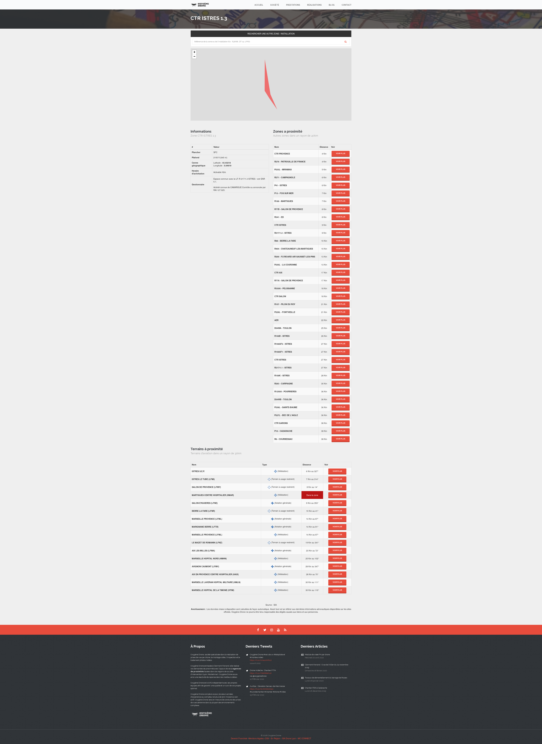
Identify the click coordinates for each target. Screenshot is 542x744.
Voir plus (340, 153)
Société (274, 5)
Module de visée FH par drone (317, 654)
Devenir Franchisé (239, 738)
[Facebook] (258, 630)
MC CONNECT (304, 738)
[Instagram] (271, 630)
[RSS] (285, 630)
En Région (275, 738)
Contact (346, 5)
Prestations (293, 5)
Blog (332, 5)
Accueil (258, 5)
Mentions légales (256, 738)
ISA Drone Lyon (289, 738)
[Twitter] (265, 630)
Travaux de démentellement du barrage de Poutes (326, 678)
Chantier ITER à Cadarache (316, 688)
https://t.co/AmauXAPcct (261, 660)
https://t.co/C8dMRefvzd (260, 673)
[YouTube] (278, 630)
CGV (267, 738)
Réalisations (314, 5)
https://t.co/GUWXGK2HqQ (261, 689)
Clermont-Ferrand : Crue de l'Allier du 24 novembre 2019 (326, 666)
